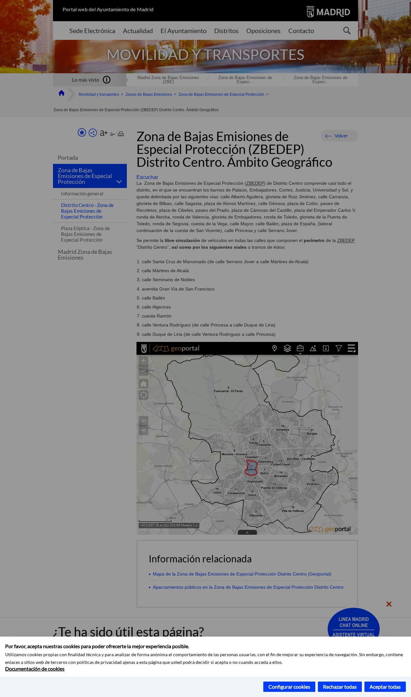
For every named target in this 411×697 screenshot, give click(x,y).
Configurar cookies (289, 687)
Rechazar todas (340, 687)
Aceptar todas (385, 687)
